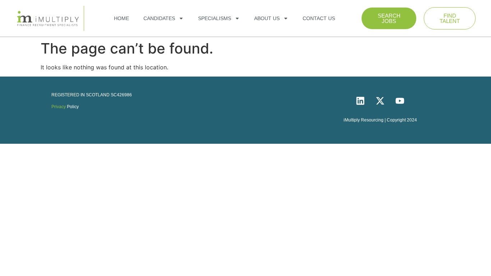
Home (121, 18)
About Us (267, 18)
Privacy (58, 106)
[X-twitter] (380, 101)
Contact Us (319, 18)
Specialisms (214, 18)
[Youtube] (400, 101)
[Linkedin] (361, 101)
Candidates (159, 18)
